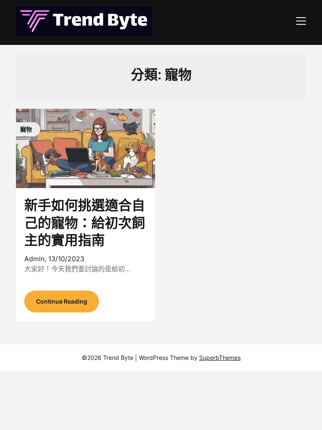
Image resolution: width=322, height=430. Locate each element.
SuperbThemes (220, 357)
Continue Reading (61, 301)
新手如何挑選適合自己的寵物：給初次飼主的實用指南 (84, 222)
